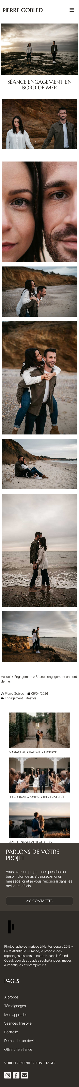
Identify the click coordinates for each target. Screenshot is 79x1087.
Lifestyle (30, 698)
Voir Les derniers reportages (29, 1063)
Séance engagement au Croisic (31, 842)
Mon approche (15, 1014)
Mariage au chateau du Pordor (33, 752)
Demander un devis (19, 1041)
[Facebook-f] (16, 1075)
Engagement (23, 677)
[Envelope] (24, 1075)
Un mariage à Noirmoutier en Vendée (36, 797)
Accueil (6, 677)
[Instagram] (7, 1075)
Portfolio (11, 1032)
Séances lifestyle (18, 1023)
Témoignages (15, 1006)
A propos (11, 997)
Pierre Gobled (23, 10)
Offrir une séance (18, 1049)
